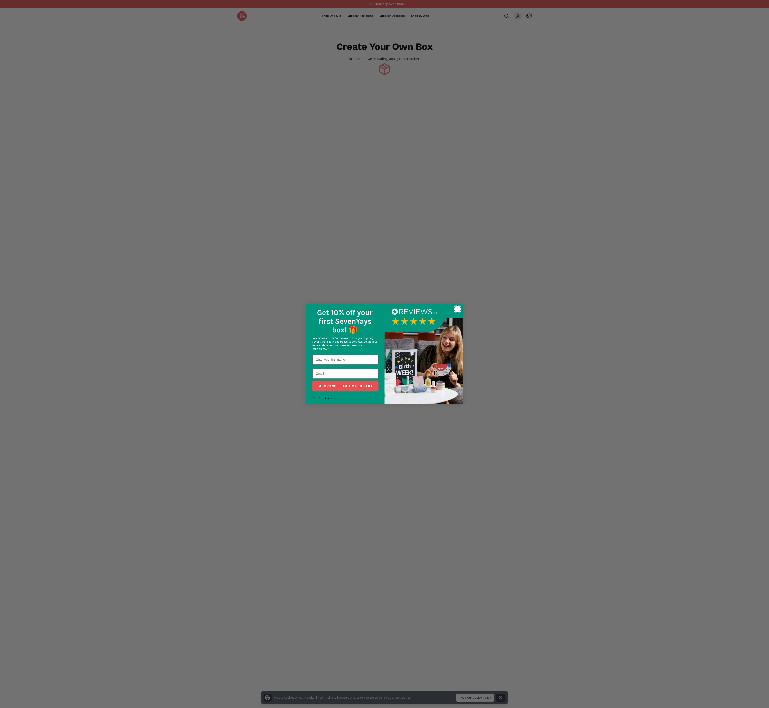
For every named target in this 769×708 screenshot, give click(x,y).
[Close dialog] (457, 309)
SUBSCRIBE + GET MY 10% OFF (345, 386)
